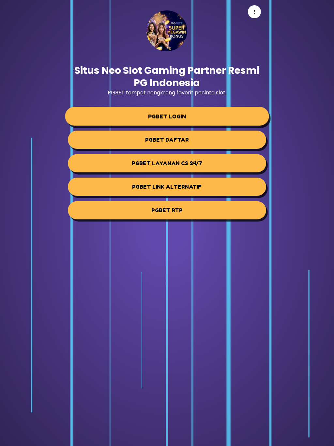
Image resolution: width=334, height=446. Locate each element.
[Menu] (254, 11)
